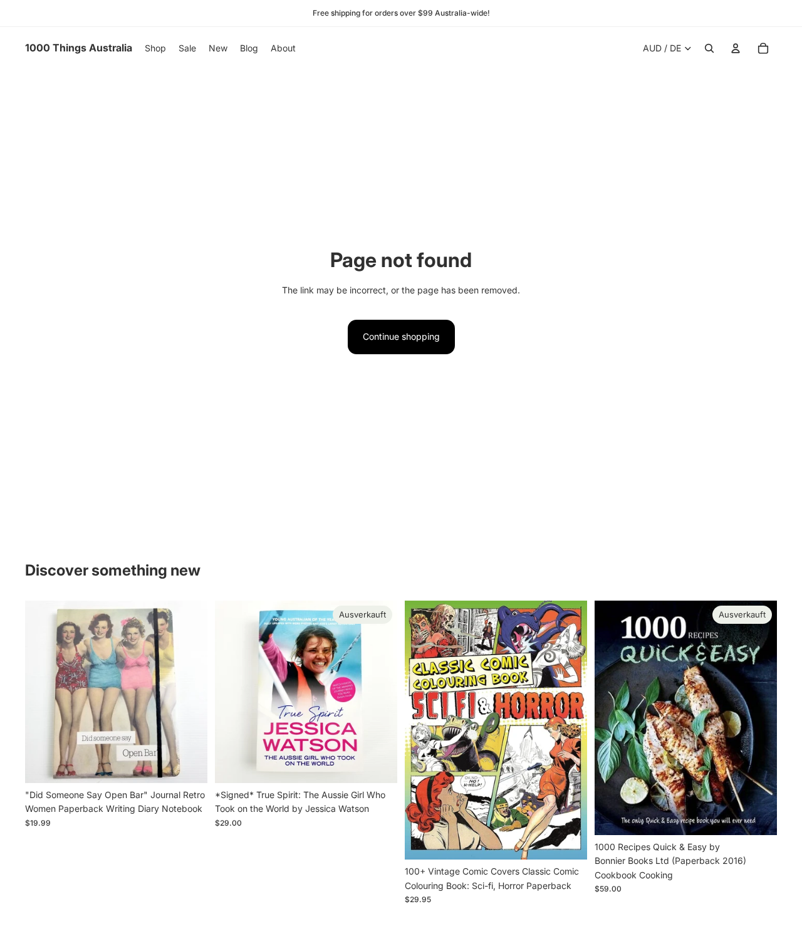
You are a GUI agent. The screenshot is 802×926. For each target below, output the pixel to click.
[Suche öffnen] (709, 48)
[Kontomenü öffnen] (735, 48)
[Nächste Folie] (188, 691)
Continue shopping (401, 336)
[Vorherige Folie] (44, 691)
